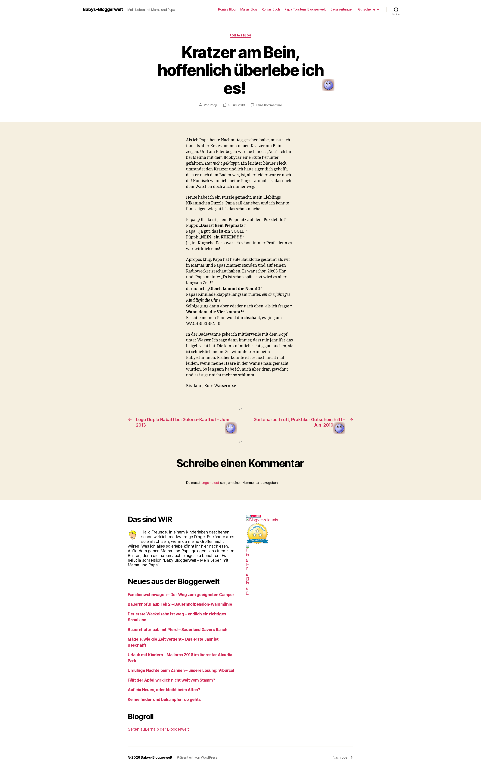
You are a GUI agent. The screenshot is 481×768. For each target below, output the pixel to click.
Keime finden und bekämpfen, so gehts (164, 699)
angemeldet (210, 483)
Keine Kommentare (269, 105)
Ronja (214, 105)
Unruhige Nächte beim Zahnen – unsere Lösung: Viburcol (181, 670)
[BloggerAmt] (299, 520)
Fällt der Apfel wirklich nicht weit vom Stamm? (171, 680)
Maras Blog (248, 9)
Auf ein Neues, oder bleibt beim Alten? (164, 689)
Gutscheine (366, 9)
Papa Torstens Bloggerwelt (305, 9)
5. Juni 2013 (236, 105)
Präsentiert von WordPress (197, 757)
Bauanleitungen (341, 9)
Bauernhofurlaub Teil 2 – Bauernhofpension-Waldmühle (180, 604)
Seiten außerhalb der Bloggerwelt (158, 729)
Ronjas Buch (271, 9)
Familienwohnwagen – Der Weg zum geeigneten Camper (181, 594)
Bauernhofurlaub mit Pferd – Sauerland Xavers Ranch (177, 629)
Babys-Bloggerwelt (103, 9)
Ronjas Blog (227, 9)
